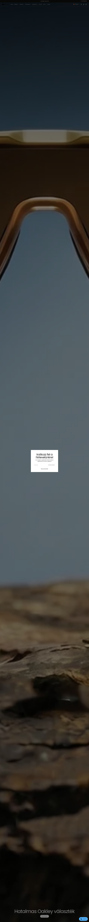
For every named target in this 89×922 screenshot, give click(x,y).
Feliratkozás (51, 465)
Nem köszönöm (44, 468)
